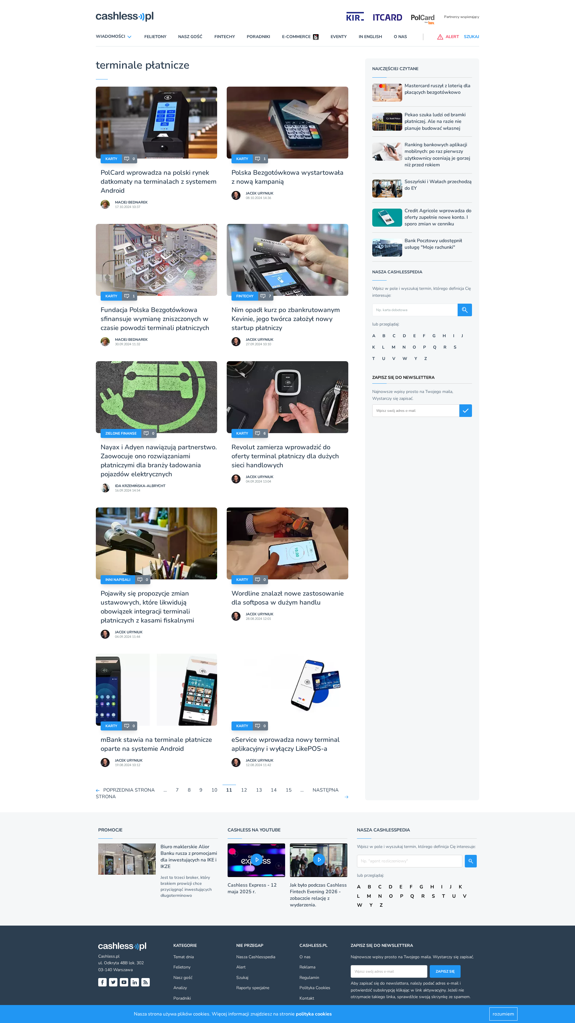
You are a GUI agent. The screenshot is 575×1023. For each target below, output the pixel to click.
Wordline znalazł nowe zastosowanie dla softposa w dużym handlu (287, 598)
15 (289, 790)
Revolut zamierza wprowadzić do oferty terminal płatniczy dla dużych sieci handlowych (285, 456)
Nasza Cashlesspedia (255, 957)
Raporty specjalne (252, 988)
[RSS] (145, 982)
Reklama (307, 967)
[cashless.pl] (124, 17)
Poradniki (258, 37)
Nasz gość (190, 37)
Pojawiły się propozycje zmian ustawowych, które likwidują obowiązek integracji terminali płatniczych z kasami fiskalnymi (147, 607)
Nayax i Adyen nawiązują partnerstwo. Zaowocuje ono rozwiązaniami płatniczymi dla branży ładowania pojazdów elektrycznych (159, 461)
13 (259, 790)
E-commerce (296, 37)
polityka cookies (314, 1014)
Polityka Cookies (314, 988)
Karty (111, 158)
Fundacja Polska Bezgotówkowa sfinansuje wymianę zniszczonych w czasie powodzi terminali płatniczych (155, 318)
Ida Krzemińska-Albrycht (140, 485)
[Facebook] (102, 982)
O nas (400, 37)
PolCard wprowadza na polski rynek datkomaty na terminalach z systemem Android (159, 181)
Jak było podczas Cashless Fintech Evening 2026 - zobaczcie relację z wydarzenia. (318, 895)
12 (244, 790)
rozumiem (503, 1014)
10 (214, 790)
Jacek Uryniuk (259, 193)
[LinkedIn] (135, 982)
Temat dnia (183, 957)
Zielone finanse (121, 433)
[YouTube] (124, 982)
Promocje (110, 830)
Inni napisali (117, 579)
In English (370, 37)
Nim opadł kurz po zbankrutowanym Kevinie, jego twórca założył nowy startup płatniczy (285, 318)
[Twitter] (113, 982)
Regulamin (309, 977)
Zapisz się (445, 971)
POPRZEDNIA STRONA (129, 790)
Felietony (155, 37)
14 (274, 790)
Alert (241, 967)
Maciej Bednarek (131, 202)
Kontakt (306, 998)
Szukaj (242, 977)
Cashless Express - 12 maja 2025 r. (252, 888)
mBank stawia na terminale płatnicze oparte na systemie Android (156, 744)
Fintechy (224, 37)
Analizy (180, 988)
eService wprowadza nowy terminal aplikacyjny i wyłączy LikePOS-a (285, 744)
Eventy (339, 37)
